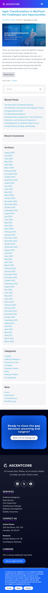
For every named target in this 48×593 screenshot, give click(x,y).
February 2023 (10, 268)
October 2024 (9, 207)
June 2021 (8, 329)
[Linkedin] (17, 484)
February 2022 (10, 305)
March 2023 (9, 265)
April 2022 (8, 299)
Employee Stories (11, 368)
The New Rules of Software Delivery (18, 105)
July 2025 (8, 186)
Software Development (12, 509)
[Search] (40, 89)
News (6, 371)
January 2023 (9, 271)
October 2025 (9, 177)
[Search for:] (24, 89)
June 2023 (8, 256)
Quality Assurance (10, 511)
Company (8, 365)
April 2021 (8, 335)
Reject (18, 588)
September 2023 (11, 247)
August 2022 (9, 287)
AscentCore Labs (11, 362)
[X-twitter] (24, 484)
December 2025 (10, 174)
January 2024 (9, 235)
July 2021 (8, 326)
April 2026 (8, 165)
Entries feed (9, 395)
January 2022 (9, 308)
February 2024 (10, 232)
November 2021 (10, 314)
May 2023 (8, 259)
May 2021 (8, 332)
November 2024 (10, 204)
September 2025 (11, 180)
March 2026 (9, 168)
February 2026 (10, 171)
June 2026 (8, 159)
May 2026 (8, 162)
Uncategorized (10, 378)
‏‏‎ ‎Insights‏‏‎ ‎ (14, 80)
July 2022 (8, 290)
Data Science (8, 500)
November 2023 (10, 241)
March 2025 (9, 195)
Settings (28, 588)
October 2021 (9, 317)
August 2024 (9, 213)
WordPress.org (10, 401)
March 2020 (9, 341)
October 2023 (9, 244)
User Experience (9, 503)
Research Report (11, 374)
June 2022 (8, 293)
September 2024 (11, 210)
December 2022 (10, 274)
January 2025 (9, 198)
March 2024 (9, 229)
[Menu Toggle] (42, 4)
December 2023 (10, 238)
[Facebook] (31, 484)
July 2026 (8, 156)
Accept (9, 588)
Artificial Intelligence (12, 359)
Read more (9, 74)
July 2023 (8, 253)
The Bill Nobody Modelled (14, 114)
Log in (6, 392)
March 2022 (9, 302)
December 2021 (10, 311)
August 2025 (9, 183)
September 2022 (11, 284)
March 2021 (9, 338)
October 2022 (9, 280)
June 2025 (8, 189)
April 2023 (8, 262)
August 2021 (9, 323)
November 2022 (10, 277)
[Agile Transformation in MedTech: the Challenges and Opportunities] (24, 35)
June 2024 (8, 220)
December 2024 (10, 201)
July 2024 (8, 216)
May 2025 (8, 192)
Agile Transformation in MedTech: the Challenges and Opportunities (23, 13)
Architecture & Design (12, 506)
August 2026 (9, 153)
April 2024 (8, 226)
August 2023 (9, 250)
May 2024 (8, 223)
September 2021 (11, 320)
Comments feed (10, 398)
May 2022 (8, 296)
